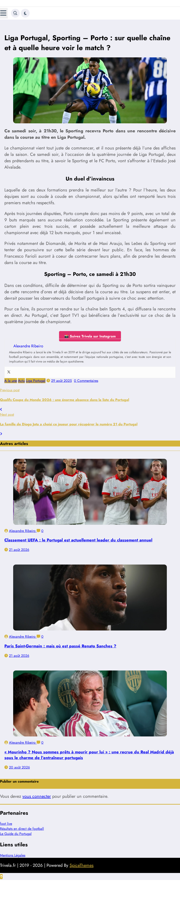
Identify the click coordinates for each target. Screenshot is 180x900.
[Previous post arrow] (1, 409)
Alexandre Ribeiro (23, 530)
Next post (7, 414)
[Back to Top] (1, 876)
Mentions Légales (12, 855)
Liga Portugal (35, 380)
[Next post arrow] (1, 433)
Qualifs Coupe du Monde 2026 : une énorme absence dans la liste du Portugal (64, 399)
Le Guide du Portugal (16, 833)
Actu (21, 380)
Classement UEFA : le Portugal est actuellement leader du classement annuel (78, 540)
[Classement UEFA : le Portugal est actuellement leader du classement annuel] (90, 492)
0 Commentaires (86, 380)
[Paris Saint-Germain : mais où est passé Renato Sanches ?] (90, 597)
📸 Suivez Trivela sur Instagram (90, 336)
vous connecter (36, 796)
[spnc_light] (25, 13)
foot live (6, 823)
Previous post (10, 390)
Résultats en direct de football (22, 828)
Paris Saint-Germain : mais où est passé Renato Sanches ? (60, 646)
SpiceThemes (82, 865)
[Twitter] (9, 372)
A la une (10, 380)
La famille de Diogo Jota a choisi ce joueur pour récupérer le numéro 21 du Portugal (68, 424)
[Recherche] (15, 13)
